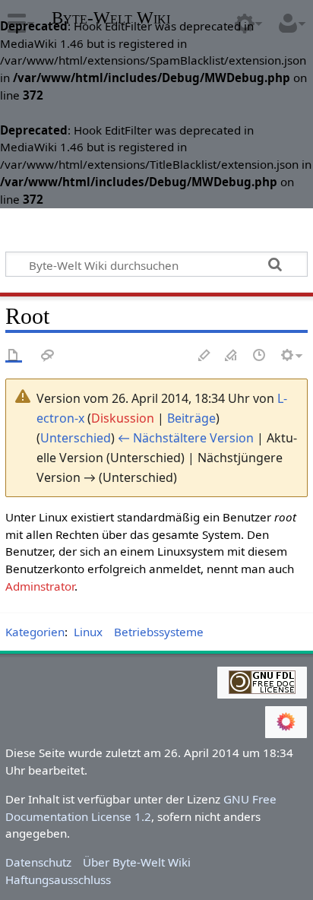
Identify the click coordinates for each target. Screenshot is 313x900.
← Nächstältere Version (186, 437)
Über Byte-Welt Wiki (137, 862)
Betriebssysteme (159, 631)
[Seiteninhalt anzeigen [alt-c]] (13, 356)
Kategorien (35, 631)
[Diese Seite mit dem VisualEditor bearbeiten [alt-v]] (204, 356)
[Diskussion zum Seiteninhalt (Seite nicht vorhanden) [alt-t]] (48, 356)
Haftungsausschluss (58, 879)
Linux (88, 631)
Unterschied (75, 437)
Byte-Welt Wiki (111, 19)
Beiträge (191, 418)
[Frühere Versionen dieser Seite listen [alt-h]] (259, 356)
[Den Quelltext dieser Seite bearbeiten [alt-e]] (231, 356)
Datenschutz (38, 862)
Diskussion (122, 418)
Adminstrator (39, 586)
